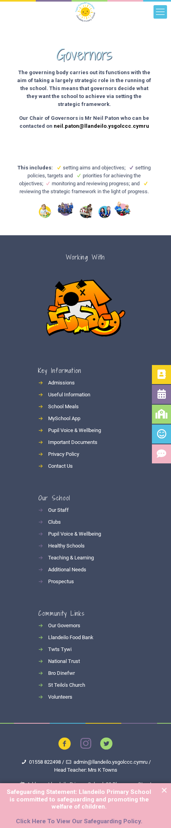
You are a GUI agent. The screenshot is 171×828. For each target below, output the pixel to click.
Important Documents (72, 442)
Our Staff (58, 510)
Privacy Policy (63, 454)
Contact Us (60, 466)
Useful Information (69, 395)
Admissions (61, 383)
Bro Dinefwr (61, 673)
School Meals (63, 406)
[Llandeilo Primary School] (85, 12)
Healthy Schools (66, 546)
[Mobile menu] (160, 12)
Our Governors (64, 625)
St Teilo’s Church (66, 685)
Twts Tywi (60, 649)
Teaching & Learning (71, 558)
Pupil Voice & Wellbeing (74, 430)
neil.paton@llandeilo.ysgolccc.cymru (101, 126)
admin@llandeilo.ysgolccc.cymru (111, 762)
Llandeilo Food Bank (70, 637)
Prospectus (61, 581)
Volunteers (60, 697)
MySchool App (64, 418)
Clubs (54, 522)
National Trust (64, 661)
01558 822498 (45, 762)
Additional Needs (67, 569)
